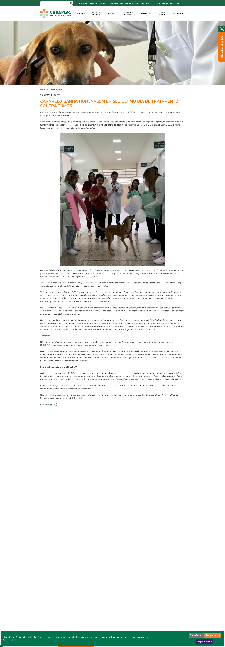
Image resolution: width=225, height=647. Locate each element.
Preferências (196, 635)
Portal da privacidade (11, 640)
